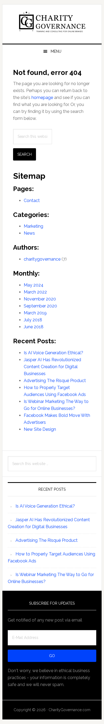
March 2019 (35, 312)
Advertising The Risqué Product (55, 380)
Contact (32, 200)
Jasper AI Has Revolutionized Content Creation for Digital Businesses (52, 366)
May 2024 (33, 285)
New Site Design (40, 429)
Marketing (33, 226)
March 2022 (35, 292)
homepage (42, 97)
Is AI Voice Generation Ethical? (53, 352)
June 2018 (33, 326)
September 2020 (40, 305)
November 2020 (40, 299)
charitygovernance (42, 259)
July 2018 (33, 319)
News (29, 233)
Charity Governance (52, 22)
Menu (56, 51)
